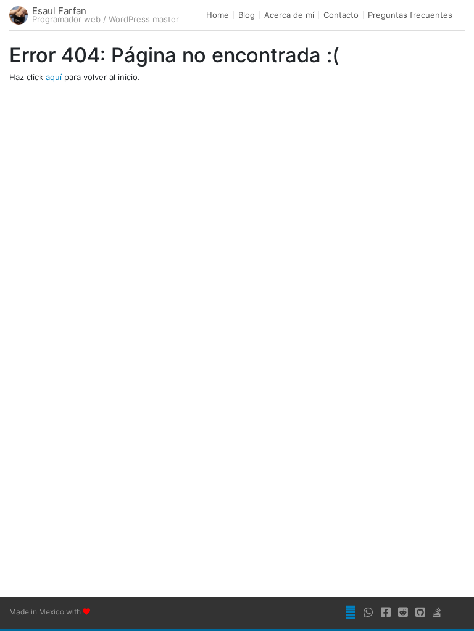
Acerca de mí (289, 15)
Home (217, 15)
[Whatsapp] (371, 613)
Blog (246, 15)
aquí (54, 77)
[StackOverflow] (439, 613)
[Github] (422, 613)
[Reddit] (405, 613)
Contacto (341, 15)
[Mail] (353, 613)
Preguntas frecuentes (410, 15)
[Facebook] (388, 613)
